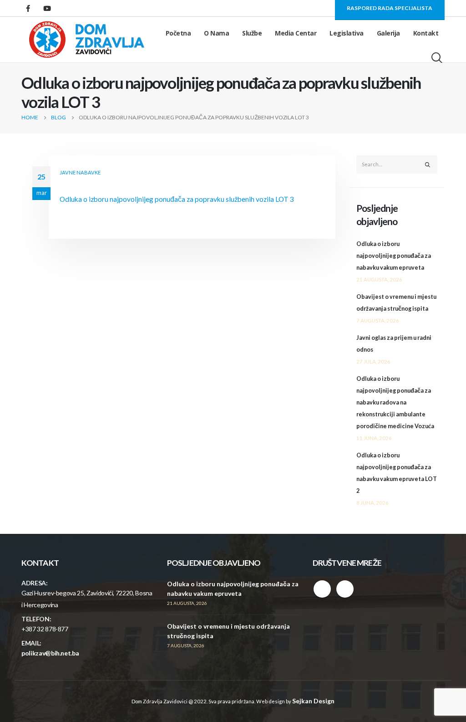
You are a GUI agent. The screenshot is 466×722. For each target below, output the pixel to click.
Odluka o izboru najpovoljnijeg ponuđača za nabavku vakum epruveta (393, 256)
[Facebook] (27, 8)
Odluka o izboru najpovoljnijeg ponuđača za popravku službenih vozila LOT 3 (177, 199)
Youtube (345, 589)
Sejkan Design (313, 701)
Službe (252, 33)
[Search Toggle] (438, 58)
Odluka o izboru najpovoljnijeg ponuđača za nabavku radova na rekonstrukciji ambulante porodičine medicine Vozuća (395, 402)
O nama (216, 33)
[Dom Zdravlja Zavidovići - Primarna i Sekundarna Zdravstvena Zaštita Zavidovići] (86, 39)
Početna (178, 33)
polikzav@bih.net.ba (50, 653)
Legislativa (346, 33)
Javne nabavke (80, 172)
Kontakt (426, 33)
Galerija (388, 33)
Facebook (322, 589)
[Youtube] (47, 8)
